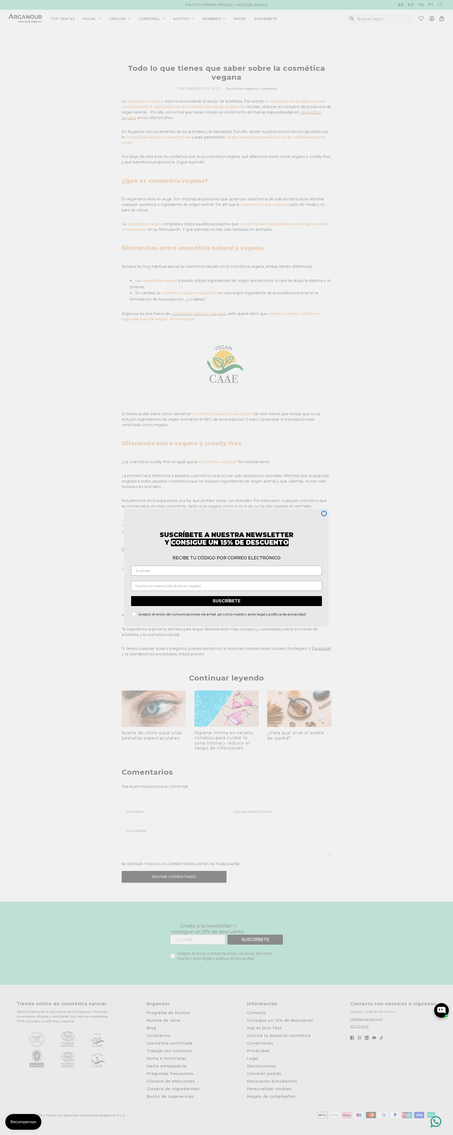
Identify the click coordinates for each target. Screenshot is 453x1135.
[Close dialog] (324, 513)
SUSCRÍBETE (226, 600)
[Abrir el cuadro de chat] (441, 1010)
